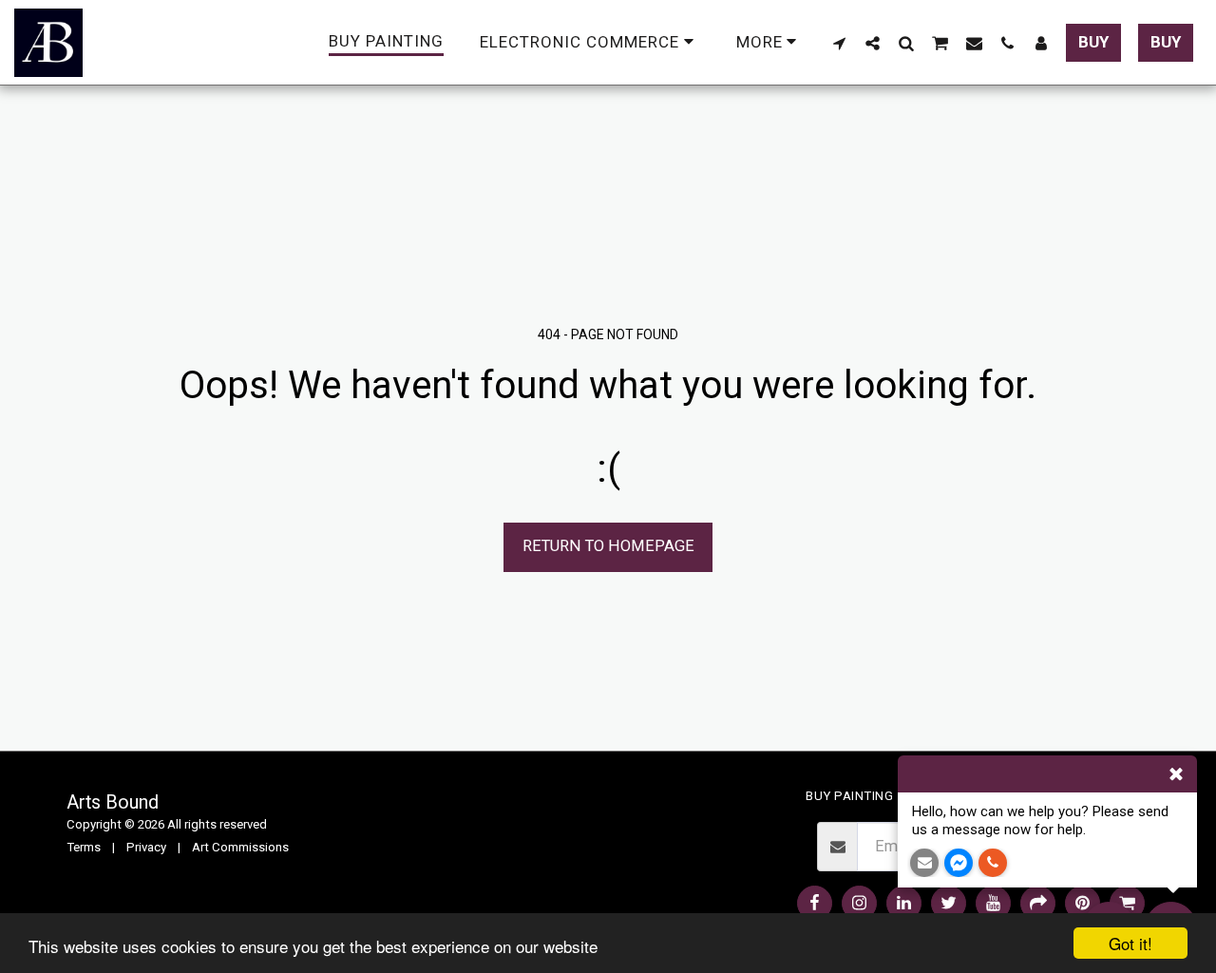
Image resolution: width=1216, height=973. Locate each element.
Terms (83, 847)
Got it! (1130, 943)
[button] (839, 42)
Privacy (146, 847)
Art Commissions (240, 847)
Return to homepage (608, 546)
